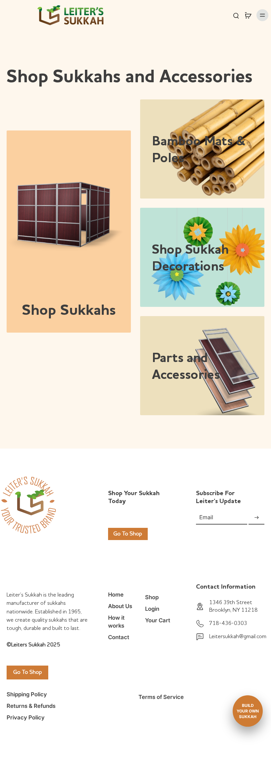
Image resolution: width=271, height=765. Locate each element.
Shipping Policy (27, 694)
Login (152, 608)
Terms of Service (161, 697)
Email (206, 517)
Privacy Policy (26, 717)
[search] (236, 15)
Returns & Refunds (31, 706)
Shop (152, 597)
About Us (120, 606)
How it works (116, 621)
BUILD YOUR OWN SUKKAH (248, 711)
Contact (118, 637)
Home (116, 594)
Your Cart (157, 620)
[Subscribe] (256, 518)
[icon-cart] (248, 15)
